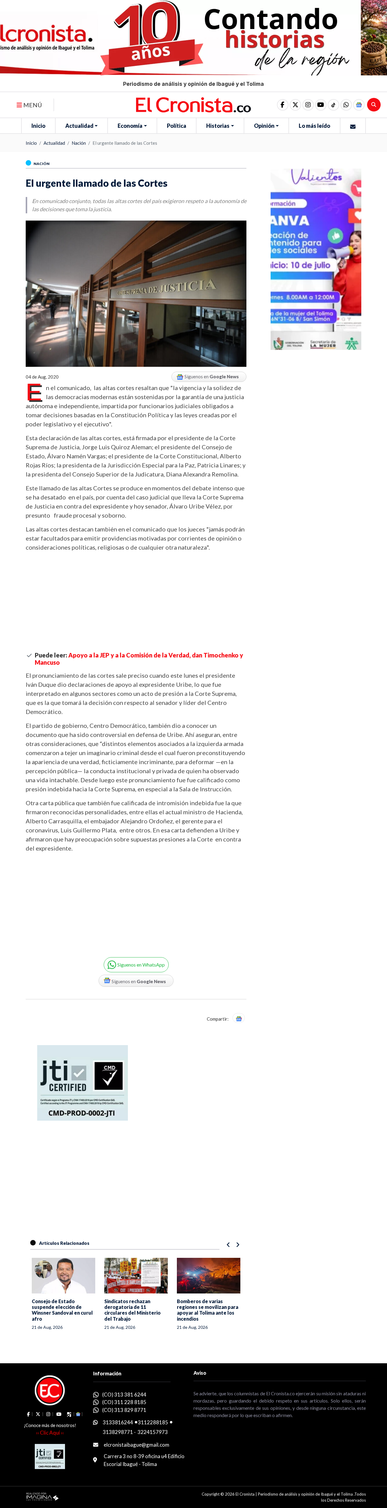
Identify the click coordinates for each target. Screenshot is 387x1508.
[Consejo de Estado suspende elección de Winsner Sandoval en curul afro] (63, 1275)
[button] (346, 105)
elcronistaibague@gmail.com (136, 1445)
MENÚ (32, 104)
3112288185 (153, 1422)
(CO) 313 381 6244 (124, 1394)
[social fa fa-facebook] (282, 105)
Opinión (264, 125)
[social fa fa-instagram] (308, 105)
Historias (217, 125)
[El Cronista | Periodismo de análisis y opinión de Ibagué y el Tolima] (194, 104)
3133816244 (118, 1422)
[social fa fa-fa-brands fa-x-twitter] (295, 105)
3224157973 (153, 1432)
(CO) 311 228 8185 (124, 1402)
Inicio (38, 125)
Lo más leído (314, 125)
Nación (79, 143)
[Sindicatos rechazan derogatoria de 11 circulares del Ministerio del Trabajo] (136, 1275)
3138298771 (118, 1432)
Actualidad (79, 125)
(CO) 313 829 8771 (124, 1410)
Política (176, 125)
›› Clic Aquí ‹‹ (50, 1432)
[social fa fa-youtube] (321, 105)
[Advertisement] (136, 601)
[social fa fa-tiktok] (333, 105)
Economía (130, 125)
